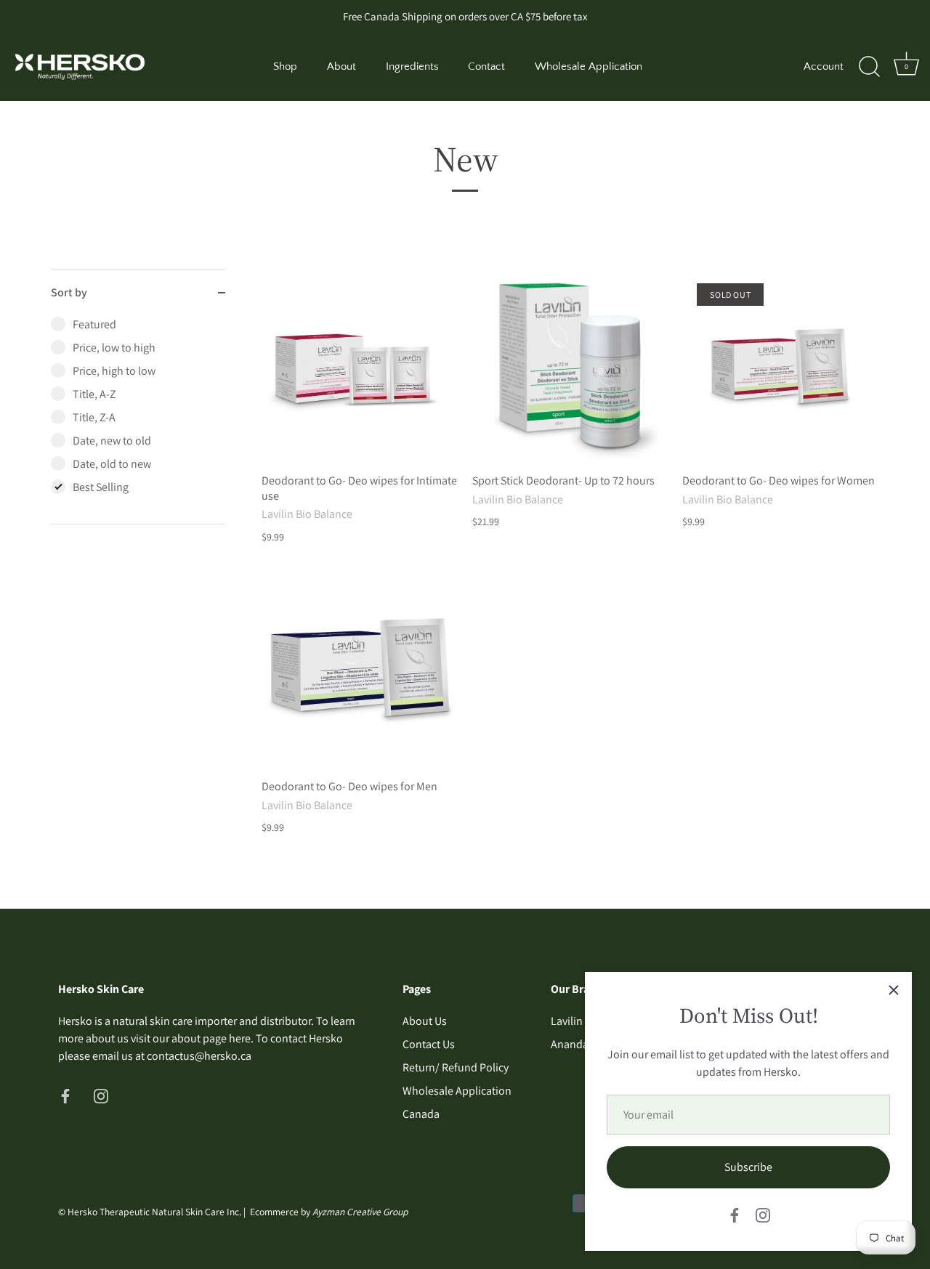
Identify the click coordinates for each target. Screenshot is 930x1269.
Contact (486, 66)
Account (824, 66)
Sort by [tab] (69, 292)
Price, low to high (114, 347)
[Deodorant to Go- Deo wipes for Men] (360, 673)
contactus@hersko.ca (199, 1055)
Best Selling (101, 487)
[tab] (138, 420)
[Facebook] (734, 1214)
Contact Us (429, 1044)
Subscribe (748, 1167)
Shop (285, 66)
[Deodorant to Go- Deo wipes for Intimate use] (360, 367)
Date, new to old (112, 440)
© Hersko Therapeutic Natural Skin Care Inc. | (154, 1211)
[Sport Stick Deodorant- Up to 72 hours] (570, 367)
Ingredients (412, 66)
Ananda (570, 1044)
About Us (425, 1021)
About (341, 66)
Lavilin (567, 1021)
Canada (421, 1114)
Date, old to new (112, 463)
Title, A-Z (94, 394)
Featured (94, 324)
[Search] (869, 67)
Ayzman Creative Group (360, 1211)
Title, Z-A (94, 417)
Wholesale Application (588, 66)
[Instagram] (763, 1214)
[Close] (894, 990)
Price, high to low (114, 370)
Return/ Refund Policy (456, 1067)
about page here (211, 1038)
